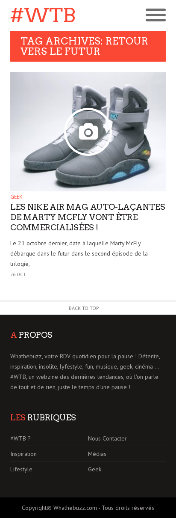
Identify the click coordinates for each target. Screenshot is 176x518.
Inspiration (23, 454)
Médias (97, 454)
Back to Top (84, 308)
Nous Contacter (107, 438)
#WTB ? (20, 438)
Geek (16, 196)
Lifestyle (21, 469)
